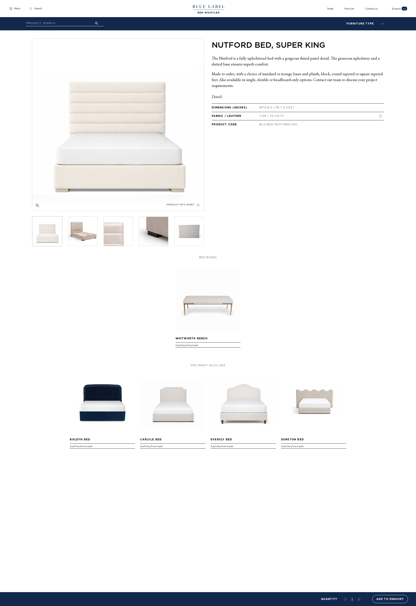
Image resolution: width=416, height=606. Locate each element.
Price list (349, 8)
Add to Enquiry (390, 599)
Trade (330, 8)
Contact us (371, 8)
